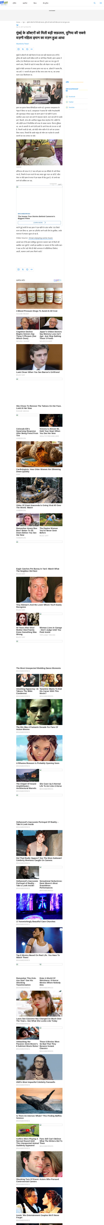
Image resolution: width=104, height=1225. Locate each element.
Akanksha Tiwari (22, 44)
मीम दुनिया (45, 3)
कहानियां (25, 3)
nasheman (18, 167)
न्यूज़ (24, 22)
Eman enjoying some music (41, 238)
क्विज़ (35, 3)
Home (18, 22)
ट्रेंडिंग (14, 3)
